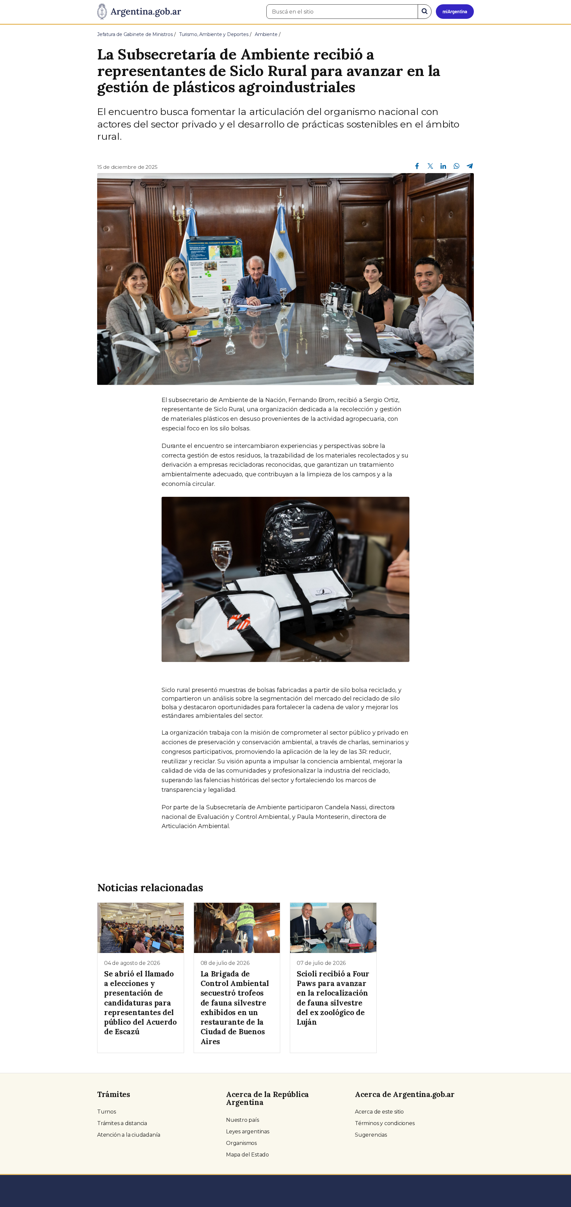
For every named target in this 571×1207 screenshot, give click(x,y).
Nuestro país (242, 1120)
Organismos (241, 1143)
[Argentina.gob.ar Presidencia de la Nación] (139, 12)
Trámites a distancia (122, 1123)
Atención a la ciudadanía (128, 1135)
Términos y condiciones (385, 1123)
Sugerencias (371, 1135)
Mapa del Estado (247, 1155)
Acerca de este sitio (379, 1112)
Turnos (106, 1112)
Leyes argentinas (247, 1131)
